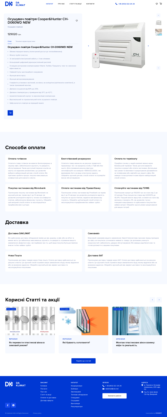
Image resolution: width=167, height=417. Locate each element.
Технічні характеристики (25, 41)
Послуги (43, 389)
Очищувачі (75, 398)
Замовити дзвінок (114, 396)
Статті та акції (75, 4)
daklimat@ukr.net (112, 389)
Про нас (61, 4)
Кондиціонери (76, 386)
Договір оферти (46, 401)
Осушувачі (75, 401)
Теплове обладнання (79, 395)
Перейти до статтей (83, 361)
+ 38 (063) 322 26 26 (113, 386)
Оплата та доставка (48, 398)
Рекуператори (76, 407)
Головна (43, 386)
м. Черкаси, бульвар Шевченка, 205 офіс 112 (152, 387)
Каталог (49, 4)
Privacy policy (37, 413)
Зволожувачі (76, 392)
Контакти (90, 4)
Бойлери (74, 389)
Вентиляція (75, 404)
